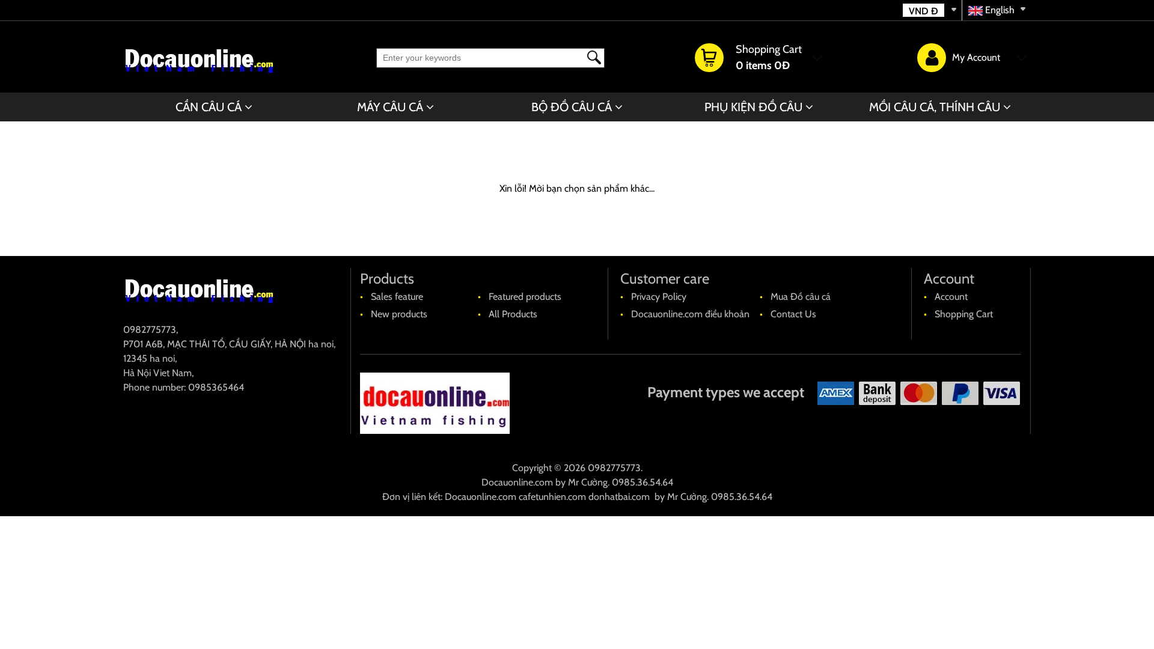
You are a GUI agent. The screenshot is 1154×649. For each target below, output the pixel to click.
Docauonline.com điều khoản (690, 314)
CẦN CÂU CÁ (209, 107)
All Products (513, 314)
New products (399, 314)
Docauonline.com (517, 482)
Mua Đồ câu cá (801, 296)
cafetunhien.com (552, 496)
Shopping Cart (964, 314)
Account (951, 296)
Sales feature (397, 296)
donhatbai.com (619, 496)
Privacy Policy (658, 296)
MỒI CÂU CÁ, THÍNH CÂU (934, 107)
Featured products (525, 296)
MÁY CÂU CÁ (390, 107)
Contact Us (793, 314)
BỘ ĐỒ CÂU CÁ (571, 107)
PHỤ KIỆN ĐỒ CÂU (753, 107)
